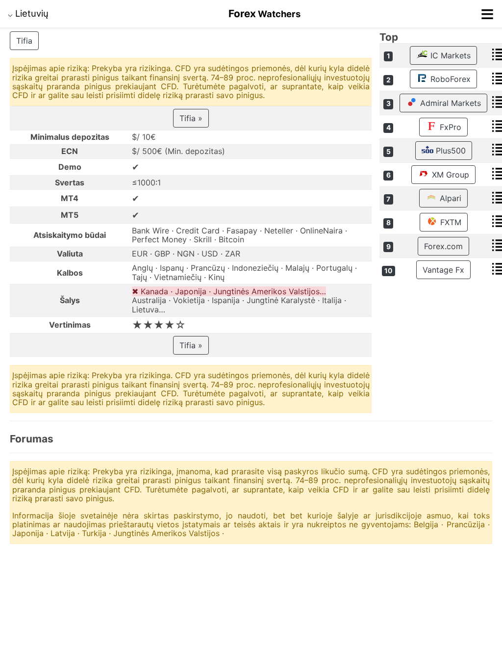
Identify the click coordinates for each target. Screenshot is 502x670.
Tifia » (190, 118)
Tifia (24, 41)
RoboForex (449, 79)
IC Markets (449, 55)
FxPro (449, 127)
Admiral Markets (449, 103)
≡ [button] (487, 13)
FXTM (449, 222)
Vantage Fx (443, 270)
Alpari (449, 198)
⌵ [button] (28, 13)
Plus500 (449, 150)
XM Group (449, 175)
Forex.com (443, 246)
